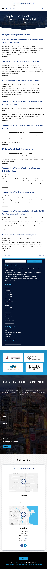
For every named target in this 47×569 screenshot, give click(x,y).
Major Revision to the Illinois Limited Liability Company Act (19, 235)
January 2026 (8, 294)
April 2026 (7, 290)
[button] (43, 8)
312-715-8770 (10, 8)
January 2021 (8, 307)
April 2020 (7, 312)
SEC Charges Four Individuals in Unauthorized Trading (17, 149)
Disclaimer (5, 438)
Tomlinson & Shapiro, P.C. (15, 46)
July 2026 (7, 288)
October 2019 (8, 316)
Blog (31, 84)
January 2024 (8, 296)
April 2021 (7, 305)
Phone (4, 416)
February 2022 (9, 299)
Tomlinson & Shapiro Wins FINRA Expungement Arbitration (19, 192)
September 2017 (9, 320)
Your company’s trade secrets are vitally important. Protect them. (21, 61)
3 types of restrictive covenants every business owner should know (23, 280)
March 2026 (8, 292)
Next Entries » (41, 255)
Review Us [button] (23, 558)
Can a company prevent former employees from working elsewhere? (21, 80)
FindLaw (40, 564)
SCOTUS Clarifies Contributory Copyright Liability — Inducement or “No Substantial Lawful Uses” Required (23, 273)
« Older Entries (6, 255)
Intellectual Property (34, 65)
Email (5, 409)
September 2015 (9, 323)
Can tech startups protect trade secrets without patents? (20, 276)
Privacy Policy (18, 564)
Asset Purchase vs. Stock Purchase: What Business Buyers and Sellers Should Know (22, 269)
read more (5, 56)
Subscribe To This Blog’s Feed (13, 344)
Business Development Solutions (29, 564)
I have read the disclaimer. (12, 441)
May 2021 (7, 303)
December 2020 (9, 310)
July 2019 (7, 318)
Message (5, 423)
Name (4, 401)
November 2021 (9, 301)
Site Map (12, 564)
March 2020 (8, 314)
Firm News (32, 46)
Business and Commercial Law (13, 332)
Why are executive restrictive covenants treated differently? (21, 278)
